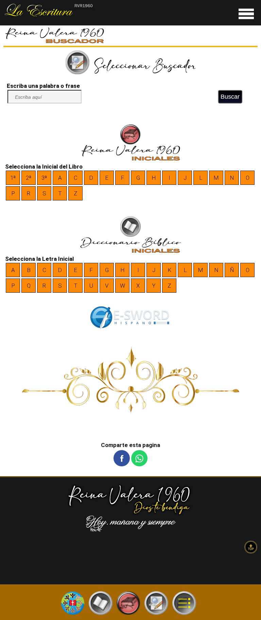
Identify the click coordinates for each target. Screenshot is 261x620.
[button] (122, 458)
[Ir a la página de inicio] (48, 14)
